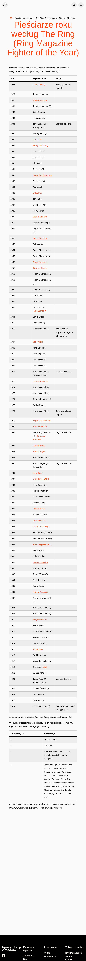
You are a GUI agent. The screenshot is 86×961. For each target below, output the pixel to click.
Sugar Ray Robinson (42, 175)
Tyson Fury (38, 649)
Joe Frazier (38, 342)
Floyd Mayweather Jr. (42, 544)
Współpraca (50, 956)
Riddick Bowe (39, 509)
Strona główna (11, 18)
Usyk (45, 667)
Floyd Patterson (40, 262)
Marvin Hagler (39, 451)
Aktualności (28, 955)
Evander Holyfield (41, 479)
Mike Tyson (38, 473)
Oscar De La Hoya (41, 526)
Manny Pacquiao (40, 592)
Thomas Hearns (40, 426)
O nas (47, 953)
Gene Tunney (39, 84)
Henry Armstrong (40, 145)
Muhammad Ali (40, 311)
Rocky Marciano (40, 238)
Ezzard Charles (40, 217)
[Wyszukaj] (74, 5)
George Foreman (40, 381)
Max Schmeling (40, 100)
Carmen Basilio (40, 268)
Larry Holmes (39, 446)
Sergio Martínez (40, 619)
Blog (25, 959)
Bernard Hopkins (40, 562)
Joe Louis (37, 139)
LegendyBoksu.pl (5, 5)
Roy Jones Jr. (39, 521)
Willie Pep (37, 193)
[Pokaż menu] (81, 5)
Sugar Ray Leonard (41, 420)
